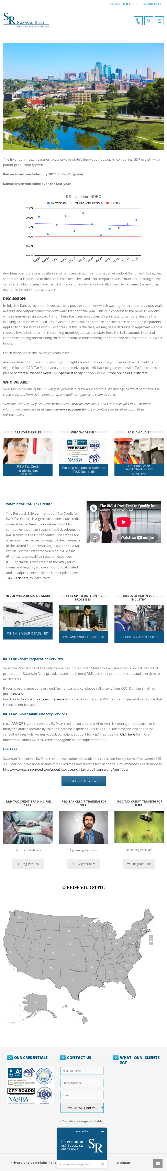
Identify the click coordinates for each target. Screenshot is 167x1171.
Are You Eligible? (121, 4)
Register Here (31, 864)
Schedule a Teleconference (83, 781)
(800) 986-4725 (14, 694)
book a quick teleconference (42, 699)
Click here (21, 578)
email (110, 688)
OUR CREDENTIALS (31, 1057)
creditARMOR (13, 723)
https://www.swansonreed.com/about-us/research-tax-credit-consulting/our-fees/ (65, 769)
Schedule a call (153, 4)
